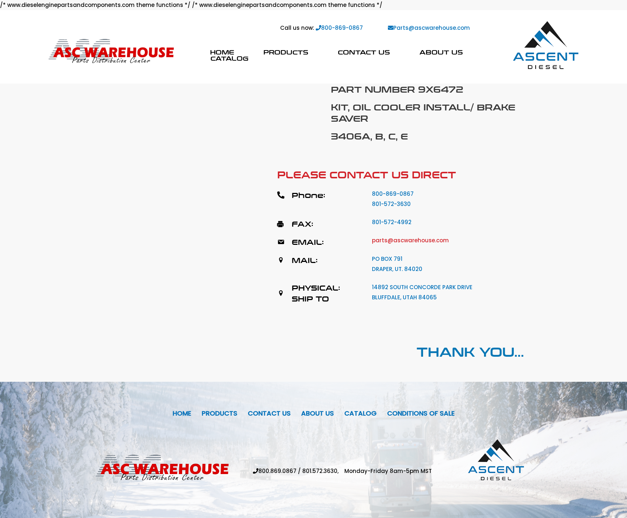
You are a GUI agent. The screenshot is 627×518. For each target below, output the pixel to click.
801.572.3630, (323, 471)
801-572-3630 (391, 204)
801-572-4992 (391, 222)
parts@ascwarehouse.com (410, 240)
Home (222, 52)
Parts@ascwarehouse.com (431, 28)
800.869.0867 (277, 471)
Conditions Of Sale (421, 413)
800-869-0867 (342, 28)
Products (285, 52)
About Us (441, 52)
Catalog (229, 58)
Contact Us (364, 52)
